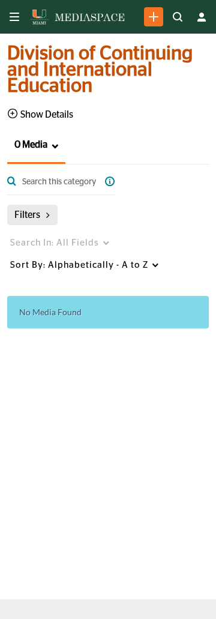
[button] (27, 145)
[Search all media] (177, 16)
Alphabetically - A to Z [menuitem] (79, 265)
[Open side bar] (14, 16)
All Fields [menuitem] (54, 242)
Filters (27, 215)
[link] (153, 16)
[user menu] (201, 16)
